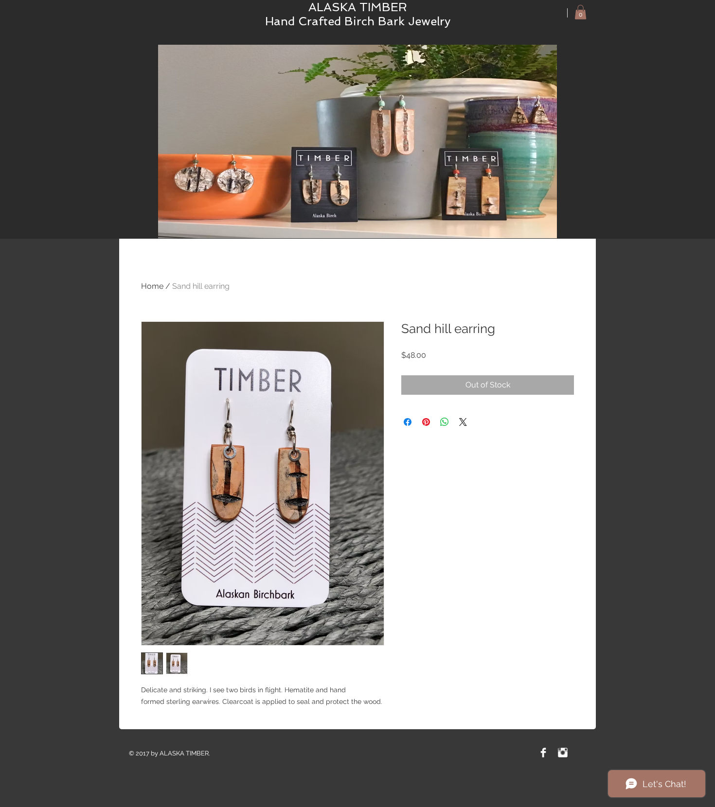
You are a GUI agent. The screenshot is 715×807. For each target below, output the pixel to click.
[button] (580, 12)
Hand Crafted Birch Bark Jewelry (357, 21)
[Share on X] (463, 422)
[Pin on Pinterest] (426, 422)
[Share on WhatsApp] (444, 422)
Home (152, 286)
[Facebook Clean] (543, 752)
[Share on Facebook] (407, 422)
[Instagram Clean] (563, 752)
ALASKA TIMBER (357, 7)
